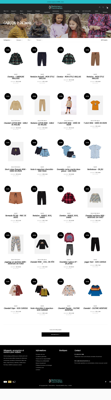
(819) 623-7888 (80, 354)
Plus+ (66, 385)
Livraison (38, 369)
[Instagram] (110, 382)
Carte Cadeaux (97, 12)
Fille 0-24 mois (6, 12)
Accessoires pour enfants (56, 12)
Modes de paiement (41, 363)
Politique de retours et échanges (44, 365)
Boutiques (63, 350)
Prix (29, 40)
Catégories (7, 40)
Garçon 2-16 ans (29, 12)
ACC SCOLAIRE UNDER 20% (86, 12)
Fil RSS (70, 385)
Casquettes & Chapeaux (67, 12)
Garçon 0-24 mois (13, 12)
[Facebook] (105, 382)
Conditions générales (41, 356)
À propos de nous (40, 354)
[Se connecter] (99, 7)
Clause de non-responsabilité (43, 358)
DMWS (62, 385)
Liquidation (47, 12)
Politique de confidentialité (42, 361)
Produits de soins (37, 12)
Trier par (38, 40)
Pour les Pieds (77, 12)
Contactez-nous (40, 367)
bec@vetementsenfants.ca (83, 361)
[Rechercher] (103, 7)
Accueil (85, 36)
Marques (105, 12)
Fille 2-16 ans (21, 12)
